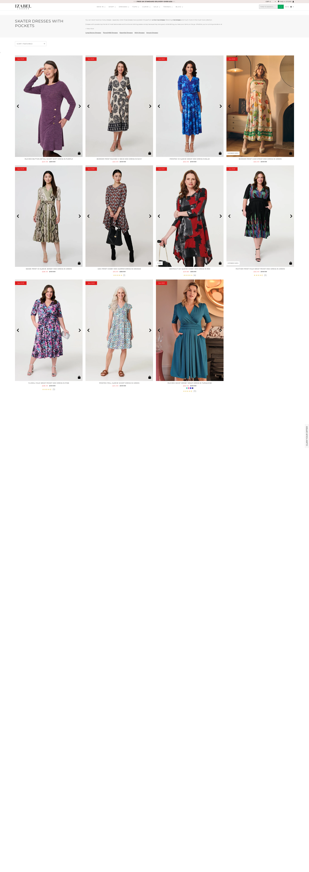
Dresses (123, 7)
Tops (134, 7)
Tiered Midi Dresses (110, 32)
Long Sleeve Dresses (93, 32)
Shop (111, 7)
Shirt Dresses (139, 32)
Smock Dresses (152, 32)
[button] (17, 106)
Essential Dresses (126, 32)
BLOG (178, 7)
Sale (156, 7)
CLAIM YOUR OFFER (307, 436)
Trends (167, 7)
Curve (145, 7)
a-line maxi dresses (158, 20)
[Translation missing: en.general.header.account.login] (293, 1)
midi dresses (176, 20)
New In (100, 7)
